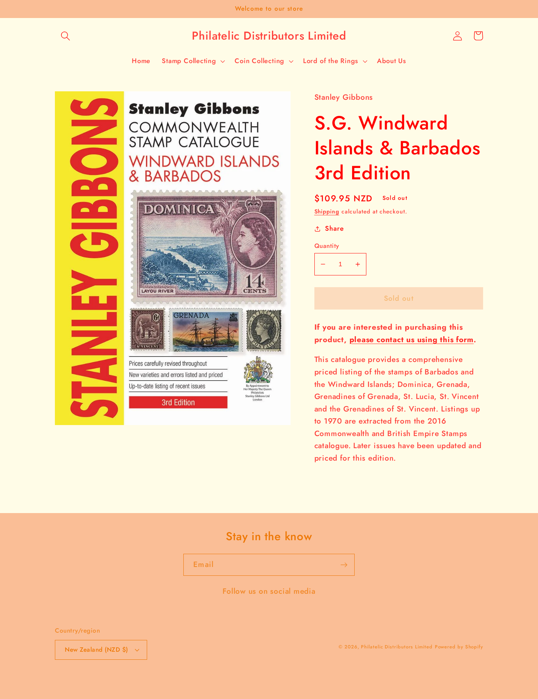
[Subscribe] (343, 565)
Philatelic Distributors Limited (396, 646)
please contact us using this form (412, 339)
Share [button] (334, 228)
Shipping (326, 211)
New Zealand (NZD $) (96, 649)
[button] (65, 35)
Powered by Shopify (459, 646)
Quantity (326, 246)
